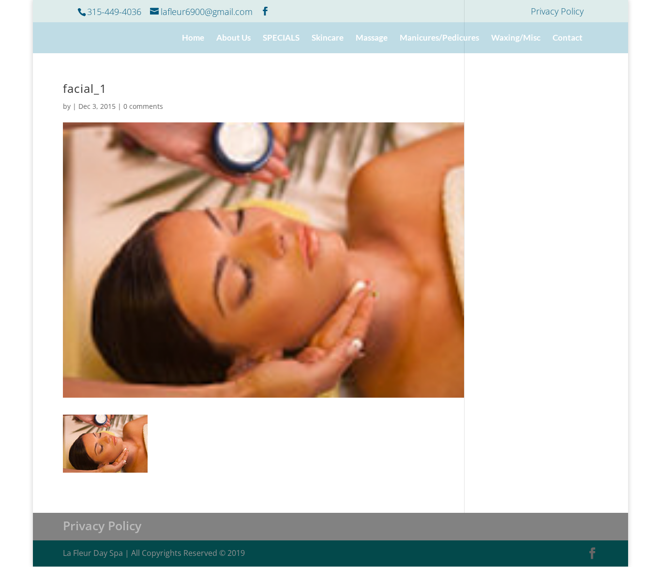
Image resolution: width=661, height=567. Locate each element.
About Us (233, 38)
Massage (372, 38)
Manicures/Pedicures (439, 38)
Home (193, 38)
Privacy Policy (557, 12)
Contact (568, 38)
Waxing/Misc (516, 38)
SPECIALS (281, 38)
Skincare (328, 38)
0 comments (143, 106)
